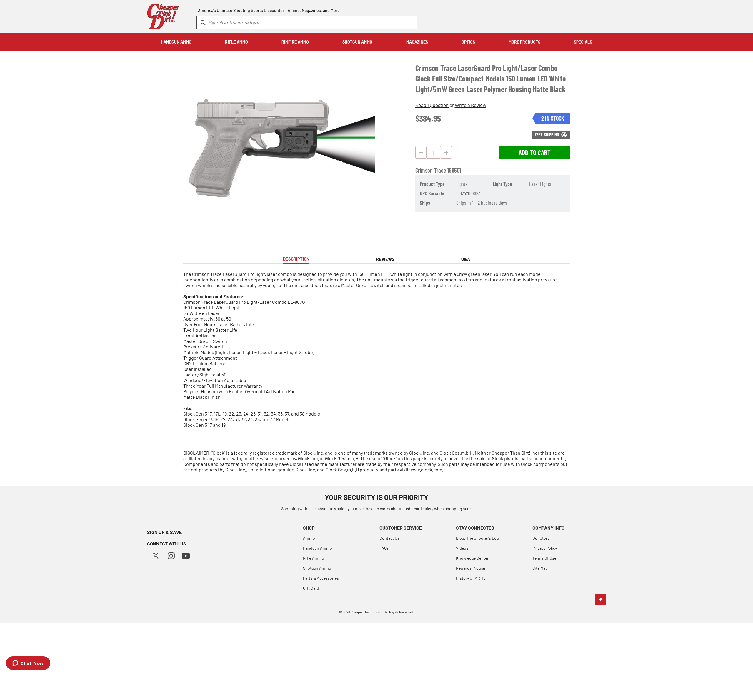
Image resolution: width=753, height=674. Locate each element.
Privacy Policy (544, 547)
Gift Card (311, 587)
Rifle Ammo (313, 557)
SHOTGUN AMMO (357, 41)
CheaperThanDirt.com (367, 612)
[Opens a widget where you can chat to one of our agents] (28, 663)
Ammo (309, 537)
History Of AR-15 (470, 577)
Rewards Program (472, 567)
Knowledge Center (472, 557)
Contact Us (389, 537)
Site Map (540, 567)
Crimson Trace (430, 170)
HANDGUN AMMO (176, 41)
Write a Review (470, 105)
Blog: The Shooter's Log (477, 537)
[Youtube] (186, 555)
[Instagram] (171, 555)
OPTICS (468, 41)
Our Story (540, 537)
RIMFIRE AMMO (295, 41)
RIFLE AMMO (236, 41)
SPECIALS (583, 41)
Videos (462, 547)
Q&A (465, 259)
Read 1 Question (432, 105)
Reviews (385, 259)
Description (296, 258)
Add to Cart (535, 152)
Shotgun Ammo (317, 567)
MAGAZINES (417, 41)
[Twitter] (156, 555)
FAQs (384, 547)
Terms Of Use (544, 557)
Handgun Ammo (317, 547)
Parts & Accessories (321, 577)
